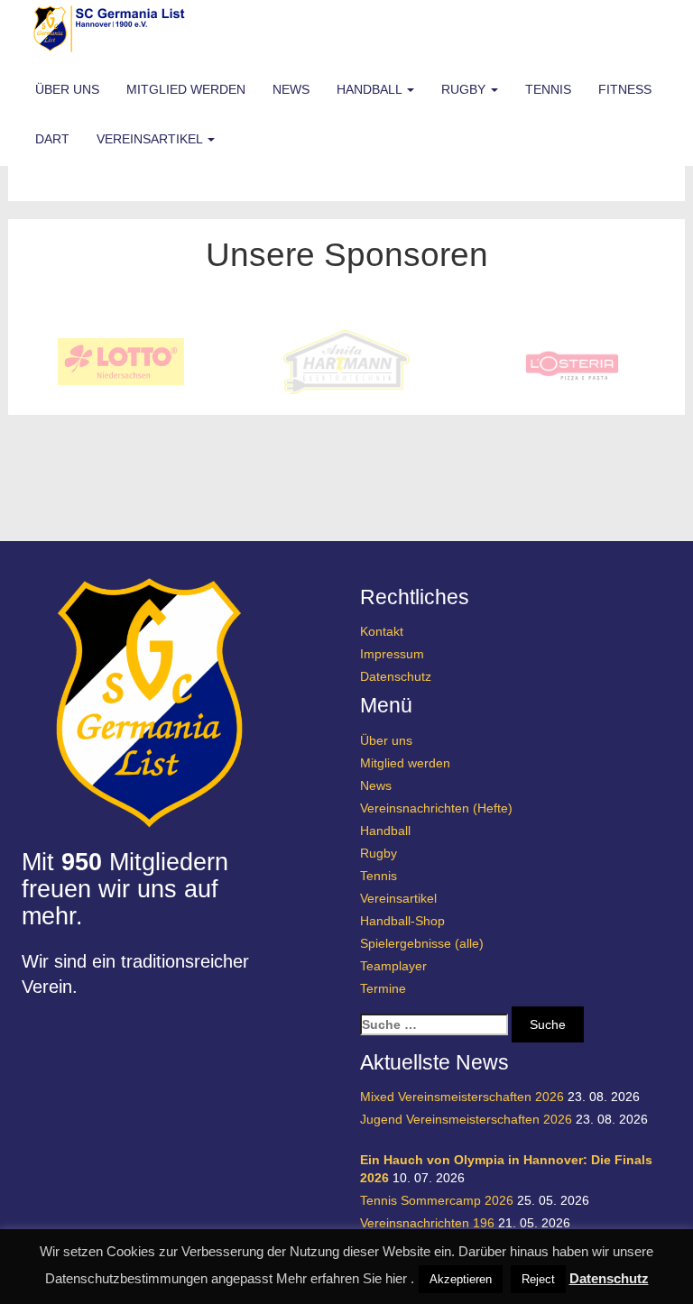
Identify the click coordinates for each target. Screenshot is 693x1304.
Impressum (392, 654)
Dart (52, 139)
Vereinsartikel (151, 139)
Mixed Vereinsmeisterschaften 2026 (462, 1096)
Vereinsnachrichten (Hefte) (436, 808)
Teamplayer (393, 966)
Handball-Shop (402, 921)
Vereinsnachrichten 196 (427, 1223)
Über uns (67, 89)
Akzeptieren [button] (461, 1279)
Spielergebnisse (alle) (422, 943)
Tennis (548, 89)
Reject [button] (538, 1279)
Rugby (465, 89)
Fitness (624, 89)
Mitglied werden (185, 89)
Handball (371, 89)
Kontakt (381, 631)
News (291, 89)
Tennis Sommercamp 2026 (436, 1200)
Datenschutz (395, 676)
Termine (383, 988)
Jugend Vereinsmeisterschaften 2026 (466, 1119)
